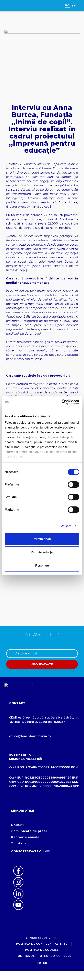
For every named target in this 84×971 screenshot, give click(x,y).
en (74, 5)
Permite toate (42, 539)
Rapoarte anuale (25, 837)
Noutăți (17, 825)
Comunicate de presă (29, 831)
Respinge (42, 565)
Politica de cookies (42, 949)
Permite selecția (42, 552)
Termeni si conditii (40, 937)
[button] (58, 5)
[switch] (73, 484)
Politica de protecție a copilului (44, 955)
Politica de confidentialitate (41, 943)
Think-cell (20, 843)
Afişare (66, 526)
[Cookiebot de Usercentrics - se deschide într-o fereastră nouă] (61, 402)
